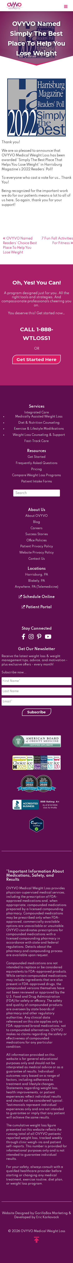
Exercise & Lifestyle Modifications (39, 428)
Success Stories (36, 534)
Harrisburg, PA (36, 574)
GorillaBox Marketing (51, 1213)
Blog (36, 522)
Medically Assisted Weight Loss (38, 416)
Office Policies (36, 540)
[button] (66, 7)
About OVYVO (36, 516)
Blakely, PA (36, 581)
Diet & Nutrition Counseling (39, 422)
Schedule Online (38, 597)
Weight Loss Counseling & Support (39, 435)
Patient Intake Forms (36, 481)
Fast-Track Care (36, 441)
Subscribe (36, 712)
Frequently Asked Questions (36, 463)
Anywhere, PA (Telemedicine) (36, 586)
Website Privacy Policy (36, 552)
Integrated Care (36, 412)
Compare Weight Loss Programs (36, 475)
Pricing (36, 469)
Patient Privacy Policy (36, 546)
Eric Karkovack (47, 1217)
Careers (36, 528)
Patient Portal (38, 607)
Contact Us (36, 558)
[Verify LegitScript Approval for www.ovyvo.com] (36, 831)
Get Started (37, 457)
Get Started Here (36, 359)
